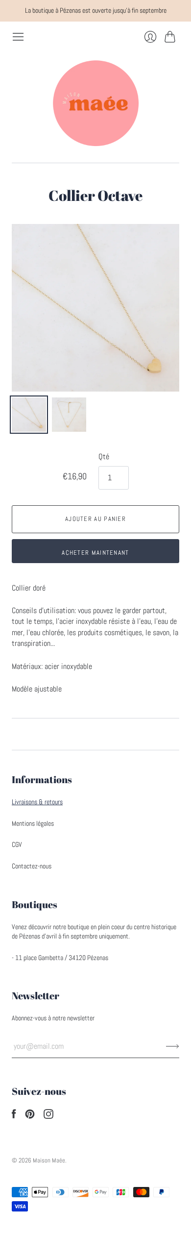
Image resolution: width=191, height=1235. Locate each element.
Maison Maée (49, 1160)
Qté (103, 456)
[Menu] (18, 36)
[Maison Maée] (95, 103)
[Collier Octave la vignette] (29, 414)
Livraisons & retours (37, 801)
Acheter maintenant (95, 552)
